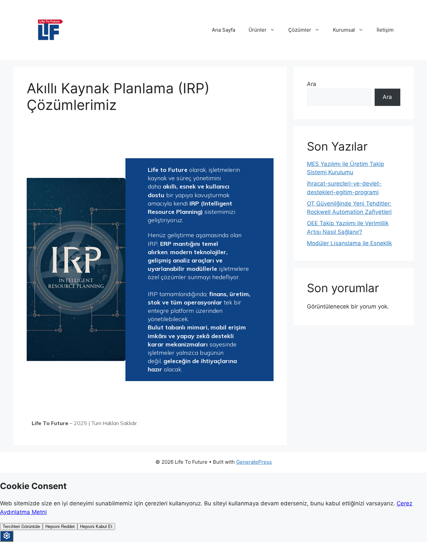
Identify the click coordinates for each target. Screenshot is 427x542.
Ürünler (258, 30)
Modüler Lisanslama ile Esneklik (349, 243)
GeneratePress (254, 462)
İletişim (385, 30)
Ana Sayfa (223, 30)
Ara (311, 84)
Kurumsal (344, 30)
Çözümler (299, 30)
